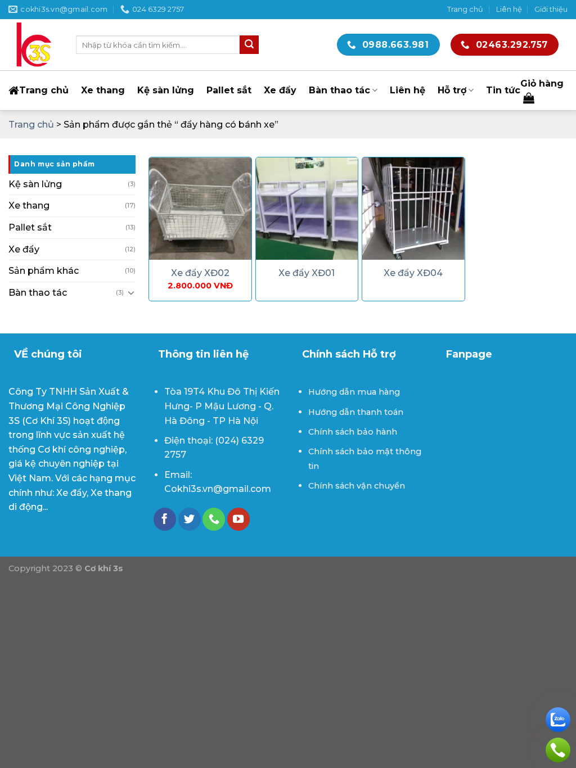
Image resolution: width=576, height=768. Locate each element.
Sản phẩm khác (43, 270)
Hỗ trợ (452, 90)
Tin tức (503, 90)
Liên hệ (509, 9)
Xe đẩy (280, 90)
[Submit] (249, 45)
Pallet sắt (228, 90)
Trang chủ (465, 9)
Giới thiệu (551, 9)
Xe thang (103, 90)
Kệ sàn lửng (165, 90)
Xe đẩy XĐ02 (200, 273)
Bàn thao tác (339, 90)
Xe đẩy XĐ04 (413, 273)
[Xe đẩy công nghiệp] (33, 45)
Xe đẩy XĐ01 (306, 273)
